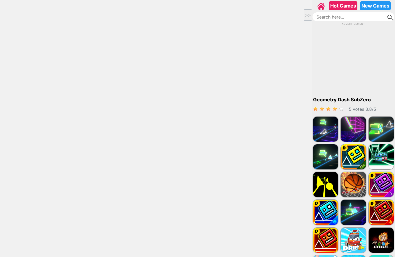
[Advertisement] (353, 59)
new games (375, 6)
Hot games (343, 6)
